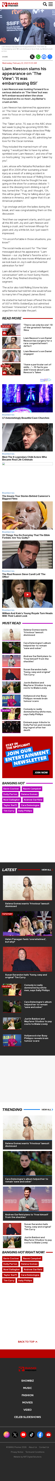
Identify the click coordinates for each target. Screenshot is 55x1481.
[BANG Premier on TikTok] (32, 1434)
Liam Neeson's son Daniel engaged (37, 352)
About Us (33, 1447)
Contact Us (44, 1447)
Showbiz (27, 1380)
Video (27, 1410)
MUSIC (27, 1388)
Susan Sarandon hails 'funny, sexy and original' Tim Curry (36, 672)
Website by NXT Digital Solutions (27, 1457)
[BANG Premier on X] (15, 1434)
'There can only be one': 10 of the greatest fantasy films (38, 327)
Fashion (27, 1395)
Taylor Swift (10, 805)
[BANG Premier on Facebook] (40, 1434)
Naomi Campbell (32, 788)
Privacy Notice (17, 1452)
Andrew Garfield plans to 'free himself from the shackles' (37, 659)
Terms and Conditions (35, 1452)
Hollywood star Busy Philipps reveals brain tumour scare (35, 698)
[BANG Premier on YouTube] (23, 1434)
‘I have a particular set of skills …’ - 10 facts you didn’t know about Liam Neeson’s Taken (37, 368)
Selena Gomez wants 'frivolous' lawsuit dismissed (35, 632)
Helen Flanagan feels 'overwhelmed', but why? (25, 940)
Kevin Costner (11, 788)
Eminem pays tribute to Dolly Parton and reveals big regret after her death (37, 726)
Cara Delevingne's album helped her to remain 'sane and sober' (37, 646)
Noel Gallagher (11, 799)
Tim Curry (8, 810)
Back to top (26, 1341)
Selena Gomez (29, 794)
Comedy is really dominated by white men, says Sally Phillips (37, 712)
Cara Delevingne (30, 805)
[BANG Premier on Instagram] (7, 1434)
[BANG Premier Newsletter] (48, 1434)
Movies (27, 1402)
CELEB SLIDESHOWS (27, 1417)
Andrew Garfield (33, 799)
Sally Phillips (25, 810)
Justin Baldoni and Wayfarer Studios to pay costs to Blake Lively (37, 685)
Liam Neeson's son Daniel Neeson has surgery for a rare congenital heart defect (37, 342)
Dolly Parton (10, 794)
